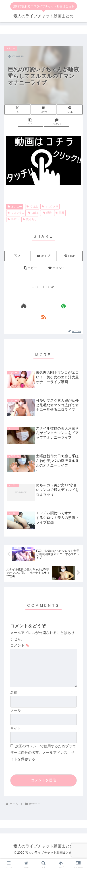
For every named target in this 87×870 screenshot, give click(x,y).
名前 (13, 692)
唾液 (49, 212)
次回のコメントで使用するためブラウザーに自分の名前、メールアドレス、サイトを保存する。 (43, 752)
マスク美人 (17, 212)
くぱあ (34, 206)
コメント (19, 645)
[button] (30, 122)
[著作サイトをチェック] (23, 305)
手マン (15, 219)
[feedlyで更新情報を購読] (63, 305)
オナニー (16, 206)
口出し (35, 212)
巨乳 (61, 212)
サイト (15, 728)
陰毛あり (31, 219)
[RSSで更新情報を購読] (43, 316)
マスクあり (51, 206)
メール (15, 710)
